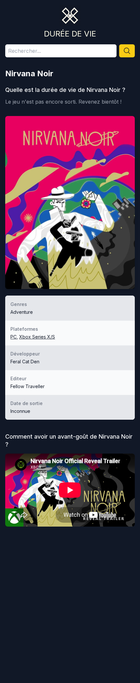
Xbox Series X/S (37, 337)
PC (13, 337)
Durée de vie (70, 33)
